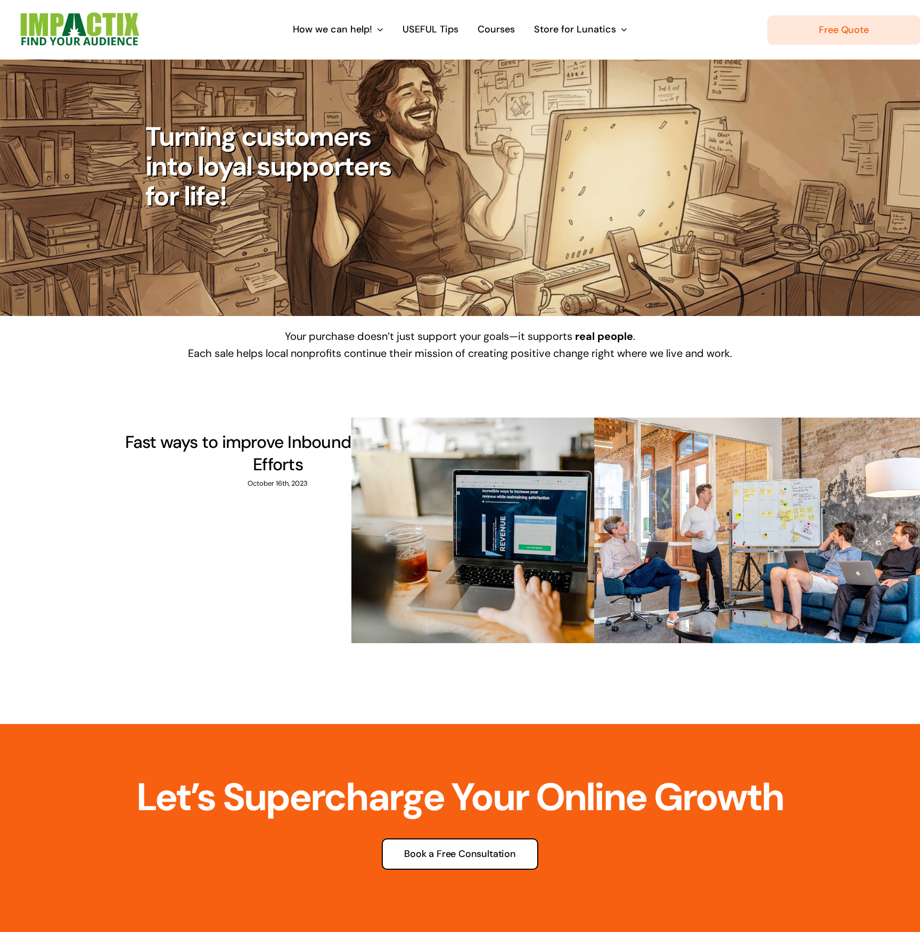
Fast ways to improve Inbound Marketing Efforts (278, 453)
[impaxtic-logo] (78, 17)
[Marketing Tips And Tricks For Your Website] (520, 530)
